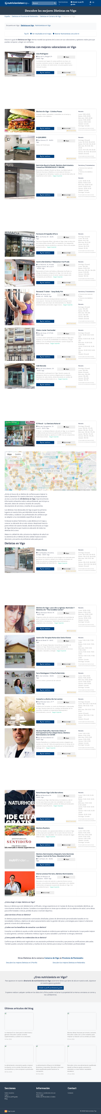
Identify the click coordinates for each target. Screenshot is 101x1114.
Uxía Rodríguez (42, 54)
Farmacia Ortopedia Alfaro (47, 234)
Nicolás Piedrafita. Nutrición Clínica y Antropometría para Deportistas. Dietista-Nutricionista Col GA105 (53, 733)
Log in (92, 3)
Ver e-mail (66, 73)
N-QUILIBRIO (41, 137)
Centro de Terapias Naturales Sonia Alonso (53, 638)
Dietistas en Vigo (27, 25)
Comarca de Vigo (51, 958)
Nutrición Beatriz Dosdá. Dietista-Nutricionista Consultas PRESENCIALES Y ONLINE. (54, 166)
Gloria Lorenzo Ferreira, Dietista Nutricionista (54, 874)
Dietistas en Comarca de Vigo (50, 16)
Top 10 (26, 34)
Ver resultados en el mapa (50, 471)
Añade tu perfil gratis (77, 3)
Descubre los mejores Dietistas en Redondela (69, 963)
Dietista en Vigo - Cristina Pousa (49, 111)
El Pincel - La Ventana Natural (48, 423)
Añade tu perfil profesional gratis (50, 988)
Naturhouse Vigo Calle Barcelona (49, 792)
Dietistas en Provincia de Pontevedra (25, 16)
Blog (6, 1099)
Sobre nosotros (9, 1093)
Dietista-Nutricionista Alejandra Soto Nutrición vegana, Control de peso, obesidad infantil (55, 855)
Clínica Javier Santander (46, 330)
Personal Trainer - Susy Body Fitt (49, 291)
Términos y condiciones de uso (45, 1093)
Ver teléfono (46, 73)
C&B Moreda (41, 366)
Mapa (67, 57)
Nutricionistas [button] (63, 2)
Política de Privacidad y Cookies (45, 1097)
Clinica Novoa (41, 550)
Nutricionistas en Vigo (43, 25)
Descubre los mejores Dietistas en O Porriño (21, 963)
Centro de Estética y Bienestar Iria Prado (52, 262)
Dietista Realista (43, 828)
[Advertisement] (50, 93)
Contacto (70, 1093)
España (7, 16)
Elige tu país (11, 1111)
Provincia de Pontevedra (72, 958)
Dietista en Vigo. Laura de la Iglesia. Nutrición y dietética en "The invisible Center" (55, 609)
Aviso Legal (39, 1095)
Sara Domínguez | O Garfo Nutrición (50, 673)
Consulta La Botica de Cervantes (49, 699)
